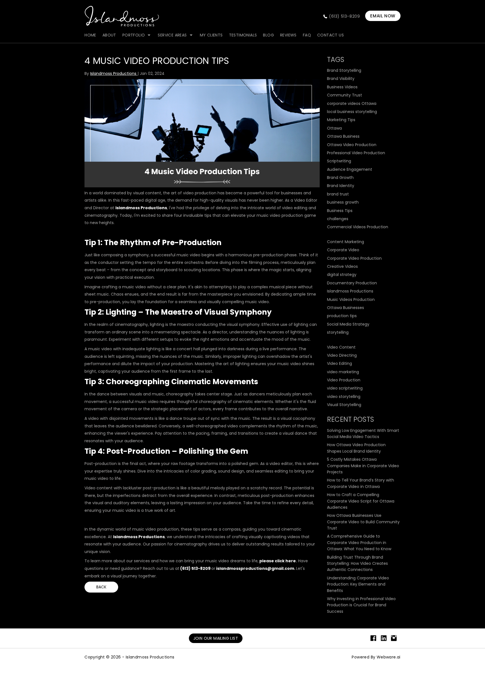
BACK (101, 587)
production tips (342, 316)
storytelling (338, 332)
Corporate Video (343, 250)
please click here (277, 561)
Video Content (341, 347)
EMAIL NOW (382, 16)
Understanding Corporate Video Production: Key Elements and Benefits (358, 584)
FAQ (307, 35)
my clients (211, 35)
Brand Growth (340, 177)
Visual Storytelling (344, 404)
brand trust (338, 194)
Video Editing (339, 363)
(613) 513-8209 (344, 16)
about (109, 35)
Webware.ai (389, 657)
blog (268, 35)
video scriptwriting (345, 388)
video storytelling (343, 396)
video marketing (343, 372)
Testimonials (243, 35)
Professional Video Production (356, 153)
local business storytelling (352, 111)
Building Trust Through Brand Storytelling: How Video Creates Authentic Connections (357, 563)
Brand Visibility (340, 78)
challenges (337, 219)
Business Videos (342, 87)
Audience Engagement (349, 169)
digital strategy (341, 274)
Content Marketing (345, 242)
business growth (343, 202)
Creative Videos (342, 266)
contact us (330, 35)
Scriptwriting (339, 161)
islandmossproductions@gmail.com (255, 568)
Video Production (343, 380)
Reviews (288, 35)
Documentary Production (352, 283)
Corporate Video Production (354, 258)
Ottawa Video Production (351, 145)
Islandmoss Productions (141, 208)
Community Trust (344, 95)
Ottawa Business (343, 136)
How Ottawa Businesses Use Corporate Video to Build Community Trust (363, 522)
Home (90, 35)
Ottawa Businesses (345, 307)
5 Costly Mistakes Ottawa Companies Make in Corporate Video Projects (363, 466)
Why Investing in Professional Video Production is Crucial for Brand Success (361, 605)
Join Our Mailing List (215, 638)
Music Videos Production (351, 299)
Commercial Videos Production (357, 227)
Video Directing (342, 355)
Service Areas (172, 35)
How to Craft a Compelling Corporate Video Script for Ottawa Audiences (360, 501)
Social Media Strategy (348, 324)
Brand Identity (340, 185)
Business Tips (340, 210)
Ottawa (334, 128)
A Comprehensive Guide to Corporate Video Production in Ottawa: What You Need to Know (359, 542)
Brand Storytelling (344, 70)
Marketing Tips (341, 120)
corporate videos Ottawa (351, 103)
